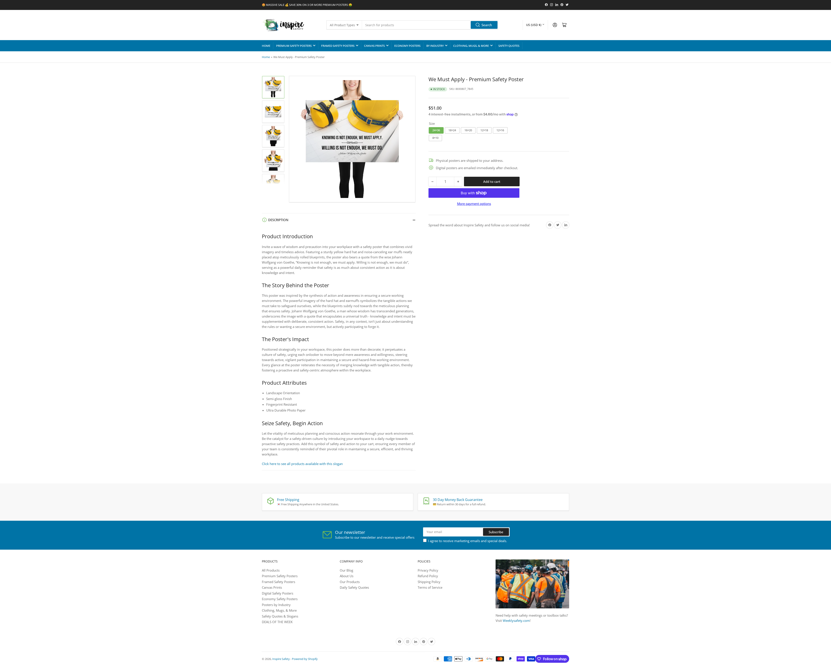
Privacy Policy (428, 570)
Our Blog (346, 570)
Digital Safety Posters (277, 593)
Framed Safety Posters (337, 46)
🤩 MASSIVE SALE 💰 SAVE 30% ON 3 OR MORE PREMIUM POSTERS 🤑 (307, 5)
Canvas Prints (374, 46)
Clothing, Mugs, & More (471, 46)
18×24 (452, 130)
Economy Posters (407, 46)
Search (487, 25)
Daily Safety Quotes (354, 587)
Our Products (350, 582)
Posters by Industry (276, 605)
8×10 (435, 138)
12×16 (500, 130)
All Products (271, 570)
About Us (346, 576)
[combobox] (430, 24)
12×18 (484, 130)
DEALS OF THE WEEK (277, 622)
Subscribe (496, 532)
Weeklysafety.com (516, 620)
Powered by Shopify (305, 659)
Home (266, 46)
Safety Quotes (508, 46)
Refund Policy (428, 576)
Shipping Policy (429, 582)
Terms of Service (430, 587)
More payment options (474, 203)
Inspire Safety (281, 659)
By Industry (435, 46)
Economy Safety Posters (280, 599)
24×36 (436, 130)
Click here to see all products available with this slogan (302, 464)
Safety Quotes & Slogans (280, 616)
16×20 (468, 130)
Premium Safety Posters (294, 46)
